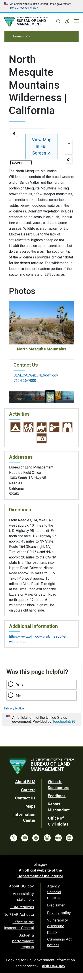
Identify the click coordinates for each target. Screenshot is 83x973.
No (18, 695)
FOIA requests (22, 907)
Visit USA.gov (53, 966)
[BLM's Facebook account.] (35, 837)
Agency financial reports (54, 892)
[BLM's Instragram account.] (47, 837)
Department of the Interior (40, 876)
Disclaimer (56, 905)
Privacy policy (59, 912)
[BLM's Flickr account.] (58, 837)
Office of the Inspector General (19, 925)
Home (17, 36)
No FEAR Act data (19, 914)
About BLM (25, 781)
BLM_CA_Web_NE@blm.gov (36, 375)
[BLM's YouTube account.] (24, 837)
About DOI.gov (21, 886)
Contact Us (25, 798)
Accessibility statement (23, 896)
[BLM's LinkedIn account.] (69, 837)
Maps (30, 806)
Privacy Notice (14, 708)
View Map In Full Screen (41, 146)
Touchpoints (61, 721)
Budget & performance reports (23, 941)
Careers (28, 790)
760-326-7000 (25, 380)
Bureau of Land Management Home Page (31, 22)
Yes (19, 684)
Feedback (57, 795)
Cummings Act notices (59, 942)
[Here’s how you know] (41, 6)
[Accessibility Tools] (67, 21)
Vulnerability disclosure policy (57, 926)
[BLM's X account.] (13, 837)
